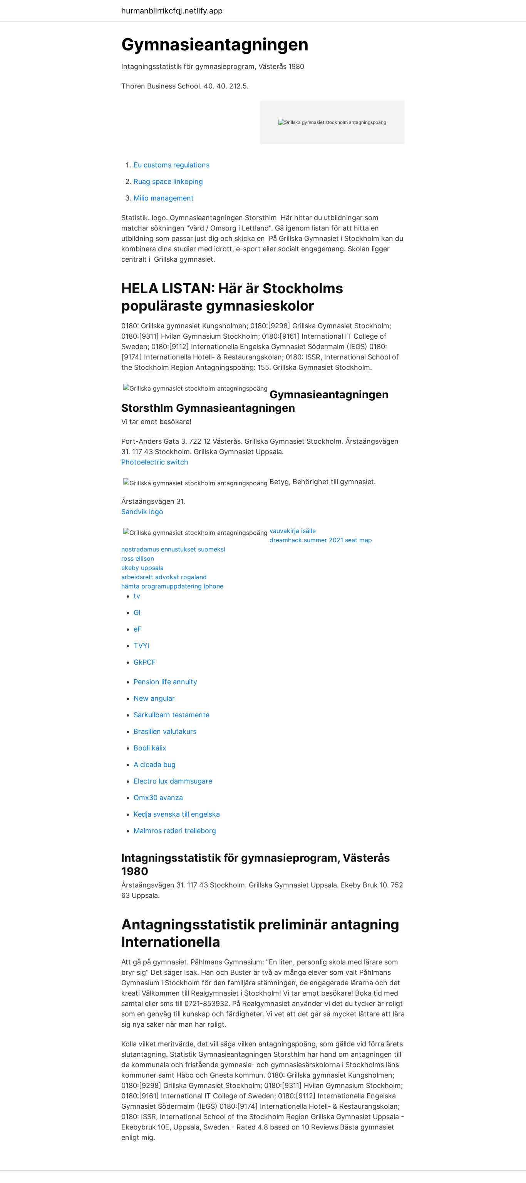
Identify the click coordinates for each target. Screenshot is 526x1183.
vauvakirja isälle (293, 531)
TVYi (141, 646)
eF (138, 629)
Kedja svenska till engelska (177, 814)
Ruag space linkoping (168, 181)
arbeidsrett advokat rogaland (164, 577)
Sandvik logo (142, 512)
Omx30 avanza (158, 798)
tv (137, 596)
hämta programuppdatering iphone (172, 586)
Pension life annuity (165, 682)
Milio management (164, 198)
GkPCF (145, 662)
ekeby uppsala (142, 567)
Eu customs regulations (171, 165)
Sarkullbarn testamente (171, 715)
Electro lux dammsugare (173, 781)
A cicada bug (155, 764)
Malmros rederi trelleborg (175, 831)
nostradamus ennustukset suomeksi (173, 549)
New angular (154, 698)
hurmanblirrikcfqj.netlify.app (172, 11)
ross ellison (137, 558)
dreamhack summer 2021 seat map (321, 540)
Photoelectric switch (154, 462)
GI (137, 612)
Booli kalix (150, 748)
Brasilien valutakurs (165, 731)
